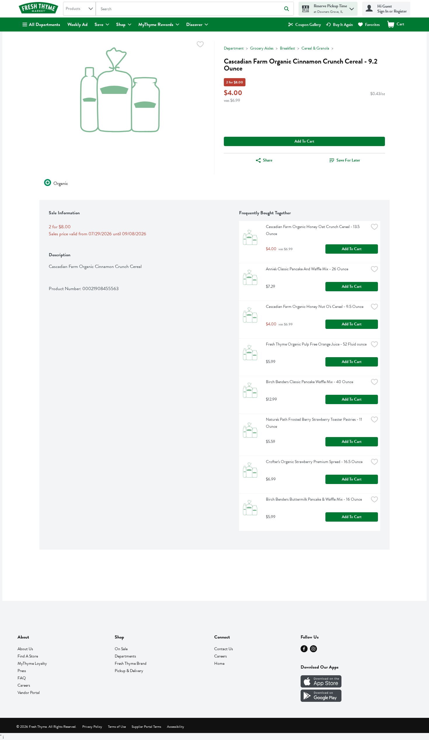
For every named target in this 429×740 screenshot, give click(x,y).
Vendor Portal (29, 693)
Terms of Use (117, 726)
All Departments (44, 24)
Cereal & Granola (315, 48)
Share (267, 160)
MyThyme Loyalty (32, 663)
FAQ (22, 678)
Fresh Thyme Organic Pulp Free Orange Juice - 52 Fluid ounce (316, 344)
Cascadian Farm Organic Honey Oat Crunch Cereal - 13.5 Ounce (313, 230)
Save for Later (348, 160)
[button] (351, 7)
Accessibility (175, 726)
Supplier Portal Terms (146, 726)
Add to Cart (304, 141)
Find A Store (28, 656)
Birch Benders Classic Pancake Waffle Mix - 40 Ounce (309, 382)
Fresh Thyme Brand (131, 663)
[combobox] (79, 9)
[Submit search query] (286, 8)
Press (22, 671)
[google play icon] (321, 700)
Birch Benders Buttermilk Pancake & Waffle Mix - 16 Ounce (314, 499)
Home (219, 663)
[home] (40, 8)
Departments (125, 656)
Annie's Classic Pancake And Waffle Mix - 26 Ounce (307, 269)
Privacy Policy (92, 726)
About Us (25, 649)
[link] (304, 24)
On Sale (121, 649)
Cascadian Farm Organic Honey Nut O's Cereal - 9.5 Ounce (314, 307)
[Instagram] (313, 650)
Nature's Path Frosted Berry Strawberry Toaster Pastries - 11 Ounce (314, 422)
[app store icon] (321, 686)
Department (234, 48)
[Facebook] (304, 650)
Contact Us (223, 649)
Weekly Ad (77, 24)
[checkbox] (200, 45)
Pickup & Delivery (129, 671)
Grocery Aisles (261, 48)
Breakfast (287, 48)
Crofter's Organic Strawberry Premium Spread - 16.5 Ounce (314, 462)
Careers (24, 685)
